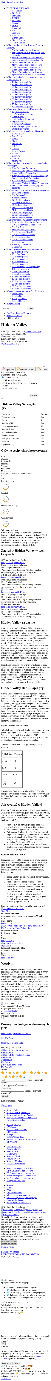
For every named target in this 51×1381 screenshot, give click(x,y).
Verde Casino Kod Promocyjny (25, 178)
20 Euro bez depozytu (21, 281)
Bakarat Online (18, 301)
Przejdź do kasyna (9, 562)
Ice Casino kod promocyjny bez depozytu (30, 170)
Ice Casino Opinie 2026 (17, 1129)
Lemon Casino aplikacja (22, 207)
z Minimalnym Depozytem (23, 119)
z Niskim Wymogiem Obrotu (24, 126)
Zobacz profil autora (9, 1011)
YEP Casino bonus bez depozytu (26, 67)
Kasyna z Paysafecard (16, 1163)
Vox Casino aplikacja (21, 200)
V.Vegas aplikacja (19, 198)
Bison (14, 30)
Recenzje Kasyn (14, 1124)
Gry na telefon (18, 242)
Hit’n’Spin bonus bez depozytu (20, 1171)
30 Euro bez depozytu (21, 286)
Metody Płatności (35, 131)
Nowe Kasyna (18, 116)
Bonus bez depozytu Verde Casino (21, 1176)
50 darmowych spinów (22, 99)
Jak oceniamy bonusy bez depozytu (22, 1197)
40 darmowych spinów (22, 97)
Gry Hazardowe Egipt (21, 237)
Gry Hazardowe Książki (22, 232)
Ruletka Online (18, 296)
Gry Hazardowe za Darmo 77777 (26, 225)
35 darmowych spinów (22, 94)
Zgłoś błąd (9, 370)
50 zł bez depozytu (20, 261)
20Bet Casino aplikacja (22, 212)
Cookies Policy (7, 1247)
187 (45, 370)
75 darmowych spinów (22, 104)
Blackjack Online (19, 298)
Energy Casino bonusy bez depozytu (28, 57)
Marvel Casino (18, 40)
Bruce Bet (16, 28)
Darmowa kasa (37, 249)
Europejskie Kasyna (20, 129)
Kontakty (11, 1185)
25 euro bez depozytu (21, 284)
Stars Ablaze (6, 911)
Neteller (15, 148)
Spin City (16, 33)
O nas (9, 1188)
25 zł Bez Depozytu (20, 254)
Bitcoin (15, 153)
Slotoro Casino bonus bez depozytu (27, 72)
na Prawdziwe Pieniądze (22, 114)
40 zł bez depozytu (20, 259)
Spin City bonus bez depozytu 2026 (27, 60)
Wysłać (34, 395)
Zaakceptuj (6, 1363)
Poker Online (17, 293)
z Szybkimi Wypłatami (21, 124)
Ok (3, 1344)
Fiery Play (16, 15)
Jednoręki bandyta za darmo (24, 229)
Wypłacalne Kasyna (20, 111)
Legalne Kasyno (19, 121)
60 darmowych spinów (22, 102)
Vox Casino (17, 13)
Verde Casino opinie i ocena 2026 (21, 1139)
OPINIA (21, 562)
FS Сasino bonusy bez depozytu (20, 1173)
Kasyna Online (13, 1110)
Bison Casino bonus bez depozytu (26, 70)
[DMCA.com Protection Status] (9, 1244)
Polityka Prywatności (10, 1252)
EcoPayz (16, 156)
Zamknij (17, 1363)
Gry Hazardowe (38, 291)
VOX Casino (12, 1132)
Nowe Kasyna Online (16, 1120)
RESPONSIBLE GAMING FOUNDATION (20, 1254)
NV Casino (17, 11)
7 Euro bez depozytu (21, 274)
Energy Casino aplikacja (22, 215)
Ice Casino (16, 35)
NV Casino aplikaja (20, 195)
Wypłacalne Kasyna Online (18, 1112)
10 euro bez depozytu (21, 276)
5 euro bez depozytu (20, 271)
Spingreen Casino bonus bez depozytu (28, 75)
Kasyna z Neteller (14, 1161)
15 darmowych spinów (22, 84)
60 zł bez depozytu (20, 264)
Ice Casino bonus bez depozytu (20, 1178)
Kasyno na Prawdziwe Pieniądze (21, 1115)
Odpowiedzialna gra (15, 1200)
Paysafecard (17, 136)
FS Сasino (16, 20)
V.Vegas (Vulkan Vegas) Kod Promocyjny (30, 175)
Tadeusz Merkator (33, 331)
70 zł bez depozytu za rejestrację (26, 266)
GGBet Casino (18, 43)
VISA (14, 146)
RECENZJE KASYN (19, 8)
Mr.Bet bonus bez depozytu (24, 62)
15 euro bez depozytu (21, 279)
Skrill (14, 141)
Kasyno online (36, 109)
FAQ (9, 1190)
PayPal (15, 138)
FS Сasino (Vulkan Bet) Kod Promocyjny (30, 183)
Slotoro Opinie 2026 (15, 1137)
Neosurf (15, 158)
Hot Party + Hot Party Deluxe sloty (16, 928)
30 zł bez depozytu (20, 257)
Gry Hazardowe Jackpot (22, 239)
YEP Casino (12, 1142)
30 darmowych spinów (22, 92)
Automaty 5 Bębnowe (21, 244)
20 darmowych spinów (22, 87)
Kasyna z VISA (13, 1159)
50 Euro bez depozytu (21, 289)
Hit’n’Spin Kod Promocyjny (24, 168)
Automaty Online (39, 220)
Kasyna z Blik (13, 1151)
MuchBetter (17, 161)
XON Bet (16, 18)
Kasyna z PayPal (14, 1149)
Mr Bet (15, 25)
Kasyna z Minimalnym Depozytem (22, 1117)
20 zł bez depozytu (20, 252)
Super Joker (6, 945)
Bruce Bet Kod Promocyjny (24, 173)
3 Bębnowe (17, 247)
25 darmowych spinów (22, 89)
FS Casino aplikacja (20, 205)
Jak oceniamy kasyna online (19, 1195)
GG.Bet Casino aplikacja (22, 202)
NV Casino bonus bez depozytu (25, 50)
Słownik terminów (14, 1192)
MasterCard (17, 143)
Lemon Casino (18, 38)
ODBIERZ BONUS (10, 344)
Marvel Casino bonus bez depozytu (27, 65)
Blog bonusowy (13, 303)
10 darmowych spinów (22, 82)
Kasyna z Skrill (13, 1156)
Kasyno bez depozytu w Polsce (20, 1168)
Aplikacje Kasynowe (40, 190)
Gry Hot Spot (18, 227)
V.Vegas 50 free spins (16, 1180)
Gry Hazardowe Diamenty (23, 234)
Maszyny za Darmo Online (12, 1043)
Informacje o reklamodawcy (19, 1202)
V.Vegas (15, 23)
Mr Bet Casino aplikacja (22, 210)
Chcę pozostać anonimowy (16, 1085)
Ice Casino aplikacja (20, 193)
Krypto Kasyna (18, 151)
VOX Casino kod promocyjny (25, 180)
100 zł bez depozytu (20, 269)
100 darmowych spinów (22, 106)
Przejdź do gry (7, 923)
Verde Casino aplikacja (22, 217)
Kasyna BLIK (18, 134)
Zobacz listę (6, 1378)
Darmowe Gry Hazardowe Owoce (27, 222)
